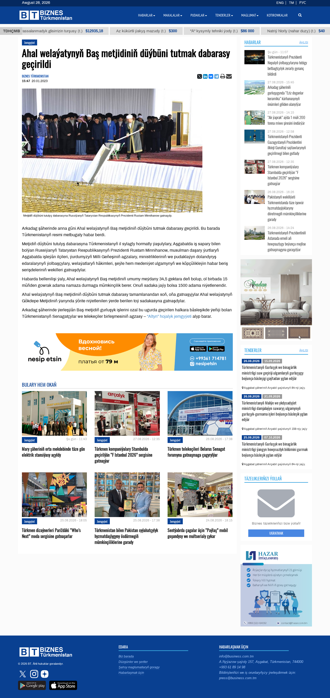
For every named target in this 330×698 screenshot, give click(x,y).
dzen (44, 674)
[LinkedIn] (205, 76)
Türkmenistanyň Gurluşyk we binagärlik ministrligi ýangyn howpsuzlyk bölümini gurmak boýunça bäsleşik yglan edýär (275, 449)
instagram (33, 674)
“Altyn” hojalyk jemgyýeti (170, 316)
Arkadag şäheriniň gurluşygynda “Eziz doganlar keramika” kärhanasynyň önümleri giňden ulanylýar (285, 95)
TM (291, 3)
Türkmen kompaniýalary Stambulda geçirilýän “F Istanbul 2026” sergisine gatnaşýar (123, 455)
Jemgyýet (29, 42)
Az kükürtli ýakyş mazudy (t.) (114, 31)
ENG (280, 3)
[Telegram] (216, 76)
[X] (199, 76)
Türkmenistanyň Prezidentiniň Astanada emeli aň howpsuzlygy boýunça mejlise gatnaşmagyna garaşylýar (287, 241)
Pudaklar (197, 15)
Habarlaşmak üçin (131, 673)
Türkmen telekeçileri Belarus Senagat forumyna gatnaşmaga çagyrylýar (196, 452)
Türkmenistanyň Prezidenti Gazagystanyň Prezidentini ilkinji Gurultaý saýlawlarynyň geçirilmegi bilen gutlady (287, 145)
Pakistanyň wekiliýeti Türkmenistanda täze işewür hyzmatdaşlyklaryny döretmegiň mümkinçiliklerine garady (287, 208)
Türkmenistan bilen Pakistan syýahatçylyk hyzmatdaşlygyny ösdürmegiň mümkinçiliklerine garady (126, 536)
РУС (302, 3)
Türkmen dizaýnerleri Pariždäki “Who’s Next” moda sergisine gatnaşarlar (51, 533)
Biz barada (126, 656)
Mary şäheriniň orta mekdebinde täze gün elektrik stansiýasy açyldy (53, 452)
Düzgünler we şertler (133, 662)
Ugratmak (276, 533)
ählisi (303, 42)
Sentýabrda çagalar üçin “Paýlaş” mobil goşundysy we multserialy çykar (198, 533)
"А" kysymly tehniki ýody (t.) (190, 31)
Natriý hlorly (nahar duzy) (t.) (263, 31)
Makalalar (171, 15)
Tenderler (252, 350)
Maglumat (248, 15)
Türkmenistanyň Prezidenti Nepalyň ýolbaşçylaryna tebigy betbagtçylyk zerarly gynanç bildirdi (287, 65)
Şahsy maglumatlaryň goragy (139, 667)
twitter (23, 674)
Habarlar (252, 42)
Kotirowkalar (277, 15)
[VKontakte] (211, 76)
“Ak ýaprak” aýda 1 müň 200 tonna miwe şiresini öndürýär (286, 120)
